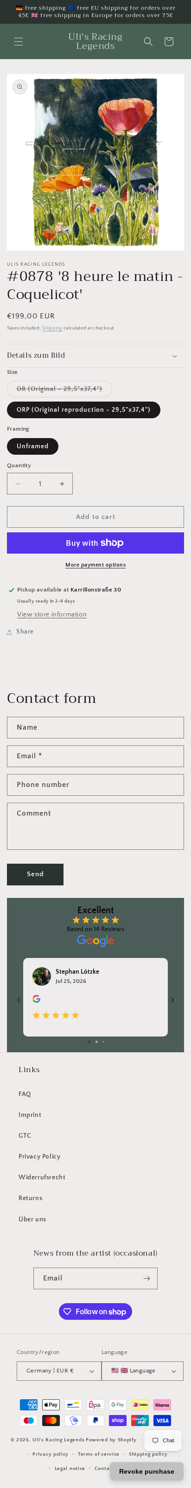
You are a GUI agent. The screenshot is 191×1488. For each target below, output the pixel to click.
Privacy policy (50, 1454)
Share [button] (25, 631)
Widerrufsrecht (42, 1177)
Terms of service (99, 1454)
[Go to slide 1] (89, 1041)
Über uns (32, 1219)
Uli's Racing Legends (58, 1440)
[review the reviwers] (36, 1001)
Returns (30, 1198)
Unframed (33, 446)
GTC (25, 1136)
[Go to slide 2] (97, 1042)
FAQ (25, 1094)
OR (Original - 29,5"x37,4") (64, 391)
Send (35, 874)
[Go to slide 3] (103, 1042)
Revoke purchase (146, 1471)
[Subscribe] (147, 1278)
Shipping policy (148, 1454)
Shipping (52, 328)
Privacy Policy (39, 1156)
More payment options (95, 565)
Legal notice (70, 1468)
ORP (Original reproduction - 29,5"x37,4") (84, 410)
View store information (52, 614)
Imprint (30, 1115)
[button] (18, 41)
